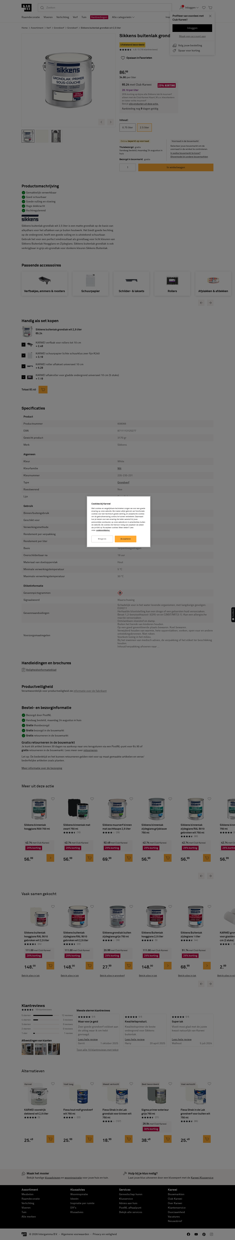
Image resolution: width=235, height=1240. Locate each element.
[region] (119, 521)
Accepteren (126, 539)
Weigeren (102, 539)
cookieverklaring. (103, 530)
